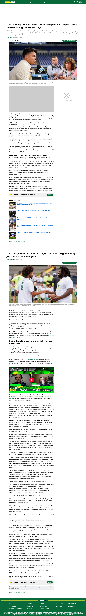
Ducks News (24, 2)
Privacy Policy (31, 606)
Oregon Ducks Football (19, 241)
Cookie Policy (58, 606)
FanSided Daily (72, 603)
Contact (42, 603)
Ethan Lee (11, 37)
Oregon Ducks (17, 114)
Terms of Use (43, 606)
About (18, 2)
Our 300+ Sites (59, 603)
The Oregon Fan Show (31, 359)
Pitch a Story (12, 606)
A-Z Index (29, 608)
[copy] (18, 41)
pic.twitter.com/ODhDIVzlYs (16, 327)
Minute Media (10, 612)
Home (10, 241)
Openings (29, 603)
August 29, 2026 (33, 328)
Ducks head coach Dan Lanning (27, 118)
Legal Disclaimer (72, 606)
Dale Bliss (11, 259)
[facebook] (77, 1)
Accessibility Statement (15, 608)
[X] (74, 1)
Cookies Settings (44, 608)
